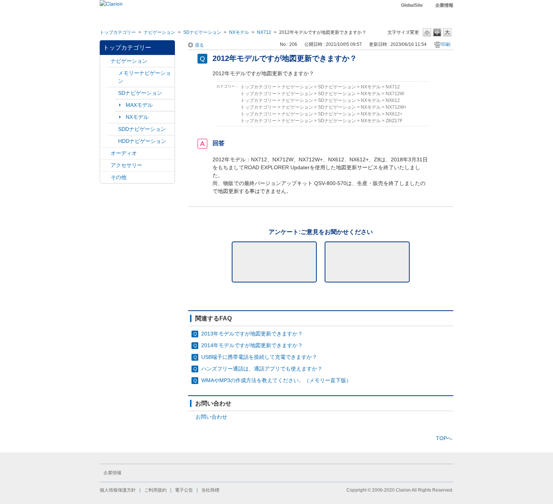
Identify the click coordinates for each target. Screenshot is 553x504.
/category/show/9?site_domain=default (112, 129)
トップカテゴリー (118, 32)
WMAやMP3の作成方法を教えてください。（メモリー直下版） (276, 380)
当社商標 (210, 490)
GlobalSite (412, 5)
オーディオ (124, 153)
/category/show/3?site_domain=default (112, 93)
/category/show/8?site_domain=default (112, 141)
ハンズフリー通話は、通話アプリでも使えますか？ (261, 369)
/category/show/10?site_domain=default (105, 165)
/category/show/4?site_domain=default (105, 153)
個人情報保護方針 (118, 490)
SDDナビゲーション (142, 129)
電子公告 (184, 490)
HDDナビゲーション (142, 141)
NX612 (393, 100)
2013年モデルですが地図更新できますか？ (252, 334)
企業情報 (444, 5)
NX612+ (394, 114)
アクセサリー (126, 165)
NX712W (395, 93)
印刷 (445, 44)
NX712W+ (396, 107)
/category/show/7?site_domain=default (112, 73)
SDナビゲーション (202, 32)
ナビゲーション (159, 32)
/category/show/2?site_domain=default (105, 61)
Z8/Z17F (394, 120)
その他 (118, 177)
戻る (199, 45)
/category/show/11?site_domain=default (105, 177)
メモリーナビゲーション (144, 77)
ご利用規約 (155, 490)
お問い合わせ (211, 417)
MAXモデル (139, 105)
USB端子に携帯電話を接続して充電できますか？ (259, 357)
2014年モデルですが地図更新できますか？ (252, 345)
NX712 (264, 32)
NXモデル (239, 32)
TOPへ (444, 438)
